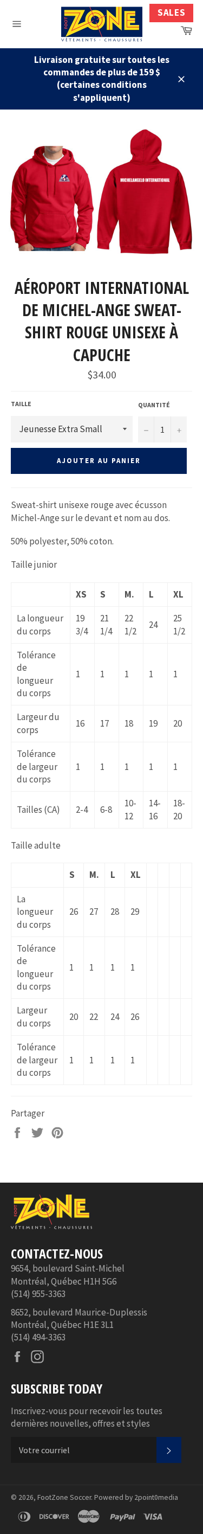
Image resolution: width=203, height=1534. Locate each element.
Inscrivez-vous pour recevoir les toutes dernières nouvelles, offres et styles (86, 1417)
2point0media (156, 1497)
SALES (171, 12)
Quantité (154, 405)
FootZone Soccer (64, 1497)
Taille (21, 404)
